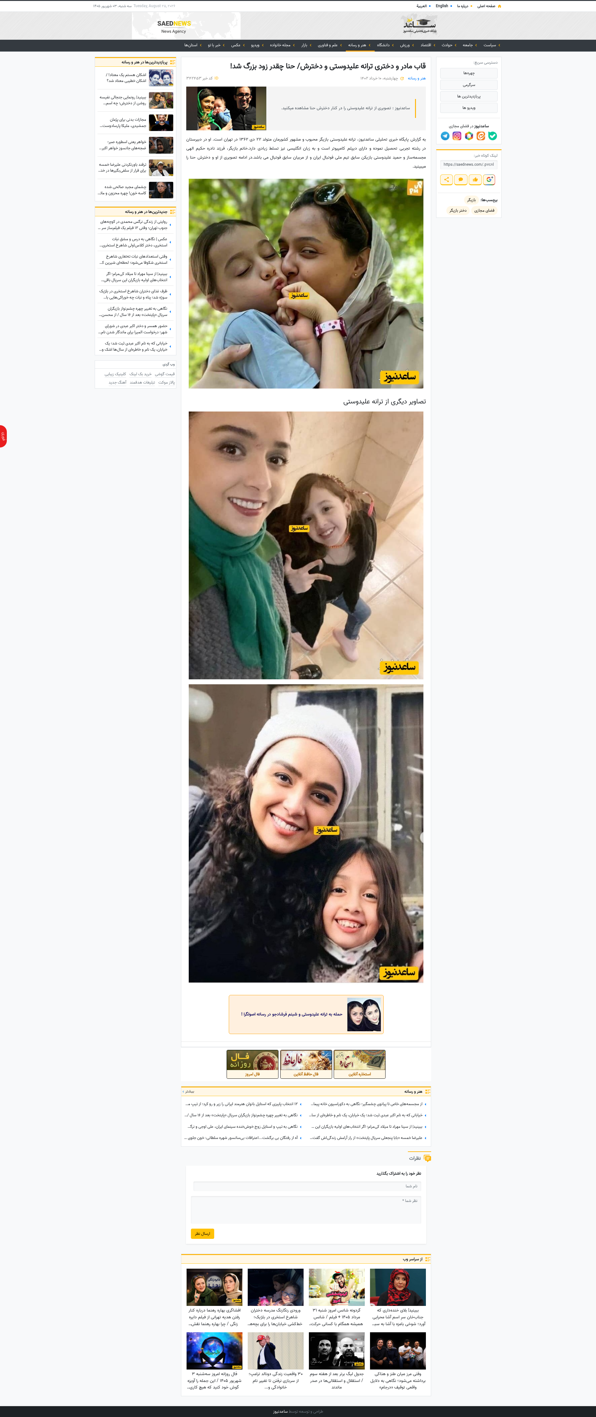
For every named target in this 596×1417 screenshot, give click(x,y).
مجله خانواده (280, 45)
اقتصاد (426, 45)
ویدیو (255, 45)
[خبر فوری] (3, 436)
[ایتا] (480, 136)
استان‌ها (191, 45)
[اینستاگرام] (457, 136)
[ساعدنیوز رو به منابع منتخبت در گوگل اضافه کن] (489, 179)
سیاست (490, 45)
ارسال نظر (202, 1233)
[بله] (492, 136)
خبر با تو (214, 45)
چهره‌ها (469, 73)
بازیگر (471, 200)
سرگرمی (469, 85)
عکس (236, 45)
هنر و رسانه (357, 45)
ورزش (405, 45)
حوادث (447, 45)
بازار (304, 45)
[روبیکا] (469, 136)
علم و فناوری (328, 45)
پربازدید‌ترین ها (469, 96)
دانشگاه (384, 45)
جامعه (468, 45)
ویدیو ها (469, 108)
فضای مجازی (484, 210)
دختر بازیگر (458, 210)
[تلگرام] (445, 136)
